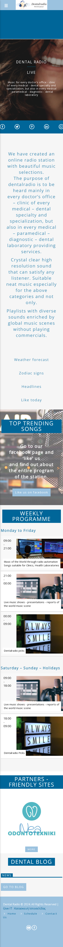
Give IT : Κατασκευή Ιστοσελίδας (24, 908)
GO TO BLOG (13, 887)
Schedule (30, 913)
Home (12, 913)
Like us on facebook (31, 492)
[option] (31, 819)
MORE (31, 849)
